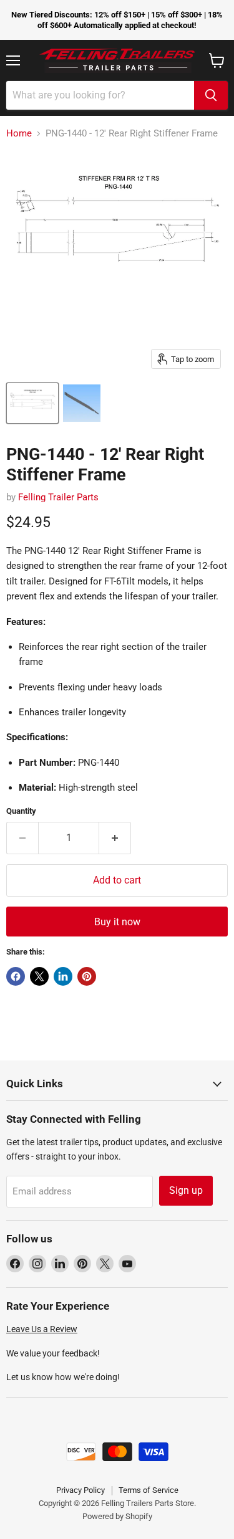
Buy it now (117, 922)
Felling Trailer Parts (58, 497)
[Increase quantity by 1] (115, 838)
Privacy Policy (80, 1490)
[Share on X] (39, 976)
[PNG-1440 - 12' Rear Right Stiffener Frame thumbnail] (32, 403)
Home (19, 133)
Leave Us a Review (41, 1329)
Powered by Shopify (117, 1516)
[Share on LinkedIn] (63, 976)
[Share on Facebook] (15, 976)
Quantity (21, 811)
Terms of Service (148, 1490)
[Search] (211, 95)
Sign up (186, 1190)
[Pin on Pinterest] (86, 976)
